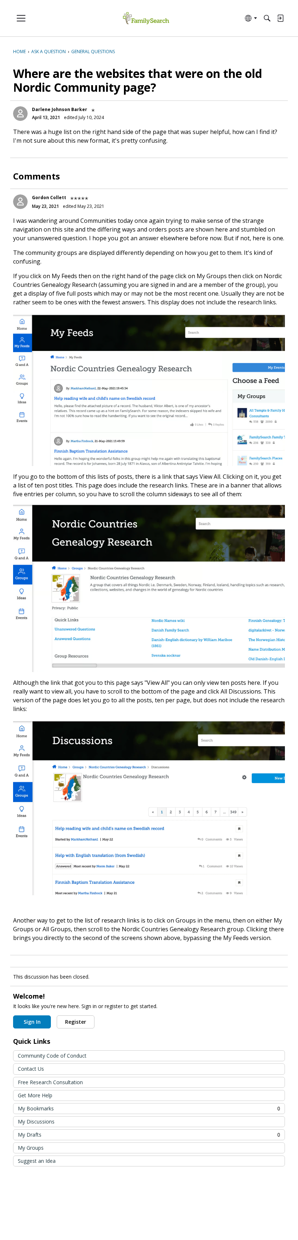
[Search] (267, 18)
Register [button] (75, 1021)
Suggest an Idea (37, 1160)
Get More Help (35, 1095)
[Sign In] (280, 18)
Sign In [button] (32, 1021)
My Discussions (36, 1121)
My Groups (31, 1147)
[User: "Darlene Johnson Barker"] (20, 113)
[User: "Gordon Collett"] (20, 201)
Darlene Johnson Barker (59, 109)
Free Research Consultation (50, 1082)
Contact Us (31, 1068)
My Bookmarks (149, 1108)
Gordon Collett (49, 197)
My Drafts (149, 1134)
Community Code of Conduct (52, 1055)
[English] (146, 18)
